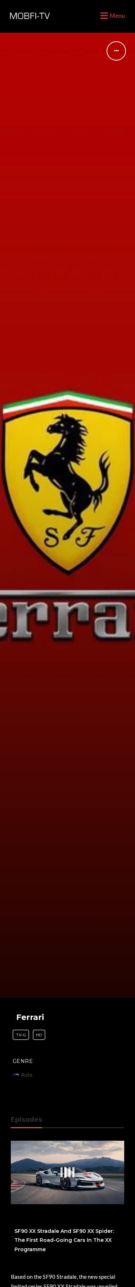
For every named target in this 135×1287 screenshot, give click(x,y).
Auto (26, 1075)
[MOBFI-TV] (29, 16)
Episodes (26, 1120)
